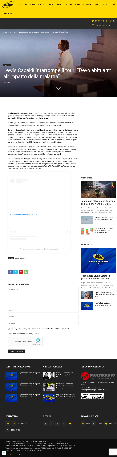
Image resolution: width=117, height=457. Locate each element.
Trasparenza (32, 455)
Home (5, 32)
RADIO (20, 4)
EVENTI (51, 4)
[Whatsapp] (14, 423)
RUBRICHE (68, 4)
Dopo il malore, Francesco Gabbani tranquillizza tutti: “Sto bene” (104, 294)
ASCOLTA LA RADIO (105, 21)
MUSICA (32, 4)
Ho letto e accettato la (24, 334)
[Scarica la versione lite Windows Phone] (106, 423)
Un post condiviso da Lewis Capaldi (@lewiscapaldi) (39, 249)
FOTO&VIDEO (87, 4)
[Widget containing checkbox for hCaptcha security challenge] (25, 341)
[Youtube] (70, 424)
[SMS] (7, 423)
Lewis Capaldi (20, 258)
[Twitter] (15, 272)
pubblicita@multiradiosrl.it (96, 390)
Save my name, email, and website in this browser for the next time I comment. (40, 329)
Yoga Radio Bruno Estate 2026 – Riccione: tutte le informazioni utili (66, 397)
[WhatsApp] (26, 272)
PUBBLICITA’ (8, 14)
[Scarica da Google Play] (94, 423)
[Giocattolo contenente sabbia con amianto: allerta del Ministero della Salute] (87, 231)
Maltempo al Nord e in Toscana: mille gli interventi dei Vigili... (98, 202)
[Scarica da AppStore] (83, 423)
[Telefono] (7, 430)
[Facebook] (10, 272)
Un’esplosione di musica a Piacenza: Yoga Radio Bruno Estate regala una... (65, 386)
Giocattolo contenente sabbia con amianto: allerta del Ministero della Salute (104, 230)
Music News (13, 32)
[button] (114, 5)
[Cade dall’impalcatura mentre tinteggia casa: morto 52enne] (87, 220)
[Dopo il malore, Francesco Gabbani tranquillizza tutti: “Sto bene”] (87, 295)
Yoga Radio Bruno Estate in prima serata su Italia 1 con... (96, 277)
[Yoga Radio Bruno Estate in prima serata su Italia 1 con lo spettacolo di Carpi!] (98, 260)
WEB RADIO (42, 4)
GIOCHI (77, 4)
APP (96, 4)
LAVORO (104, 4)
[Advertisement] (43, 106)
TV (26, 4)
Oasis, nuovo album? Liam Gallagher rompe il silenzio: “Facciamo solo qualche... (64, 375)
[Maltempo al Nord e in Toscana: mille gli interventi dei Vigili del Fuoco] (98, 189)
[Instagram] (51, 423)
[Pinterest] (21, 272)
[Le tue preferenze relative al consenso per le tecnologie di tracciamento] (4, 453)
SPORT (59, 4)
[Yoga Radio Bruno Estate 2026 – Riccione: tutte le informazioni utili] (49, 398)
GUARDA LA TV (102, 25)
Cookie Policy (21, 455)
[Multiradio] (98, 380)
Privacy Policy (32, 334)
